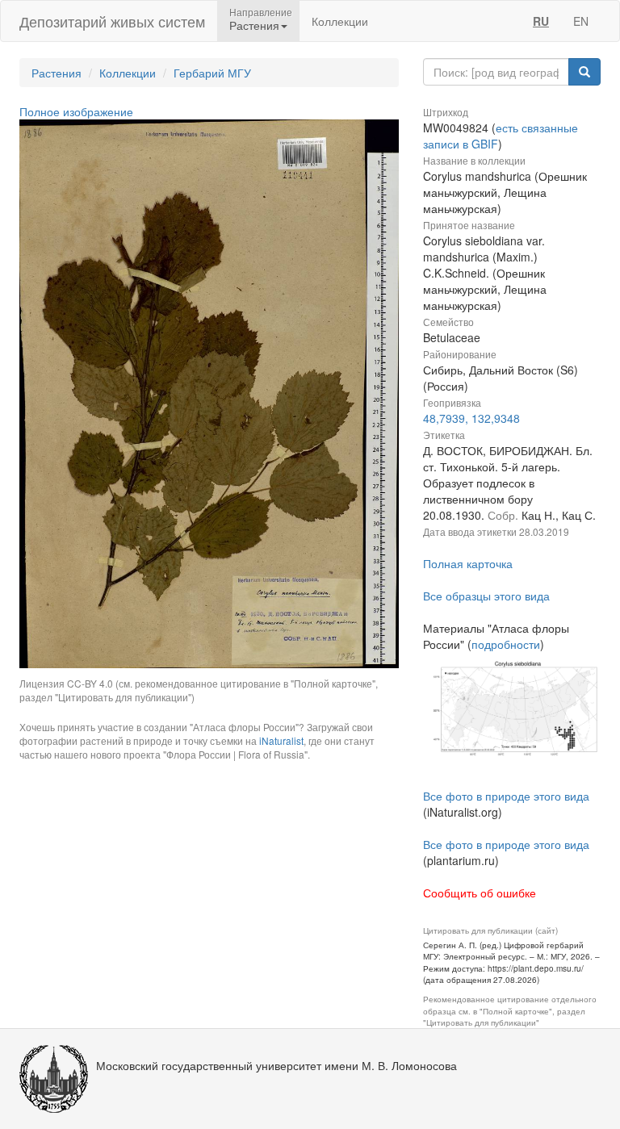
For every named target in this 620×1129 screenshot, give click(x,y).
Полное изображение (76, 111)
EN (581, 21)
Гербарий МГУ (212, 73)
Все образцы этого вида (486, 595)
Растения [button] (254, 25)
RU (541, 21)
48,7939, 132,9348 (471, 418)
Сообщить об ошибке (479, 892)
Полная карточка (468, 563)
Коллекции (340, 21)
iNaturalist (281, 740)
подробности (505, 644)
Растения (56, 73)
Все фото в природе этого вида (506, 796)
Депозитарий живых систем (112, 20)
